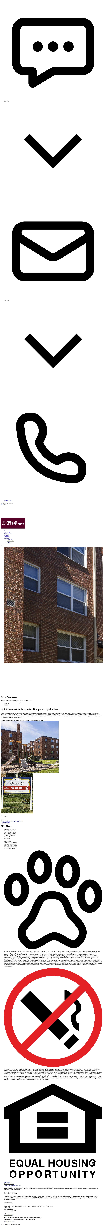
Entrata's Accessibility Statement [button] (12, 1185)
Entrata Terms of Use (9, 1222)
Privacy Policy (7, 1182)
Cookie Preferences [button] (9, 1184)
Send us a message (8, 1215)
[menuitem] (53, 531)
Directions (6, 536)
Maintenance (10, 541)
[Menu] (1, 545)
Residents (6, 538)
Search (6, 705)
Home (5, 531)
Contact (9, 542)
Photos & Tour (7, 533)
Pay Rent (9, 539)
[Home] (13, 528)
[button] (53, 948)
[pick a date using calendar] (19, 703)
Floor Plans (7, 532)
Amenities (6, 535)
